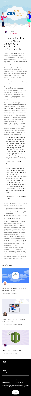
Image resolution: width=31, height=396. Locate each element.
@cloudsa (19, 258)
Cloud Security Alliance (10, 57)
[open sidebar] (28, 2)
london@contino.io (7, 372)
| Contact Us (19, 382)
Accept (15, 392)
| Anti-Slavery (6, 382)
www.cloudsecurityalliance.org (17, 256)
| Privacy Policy (20, 379)
